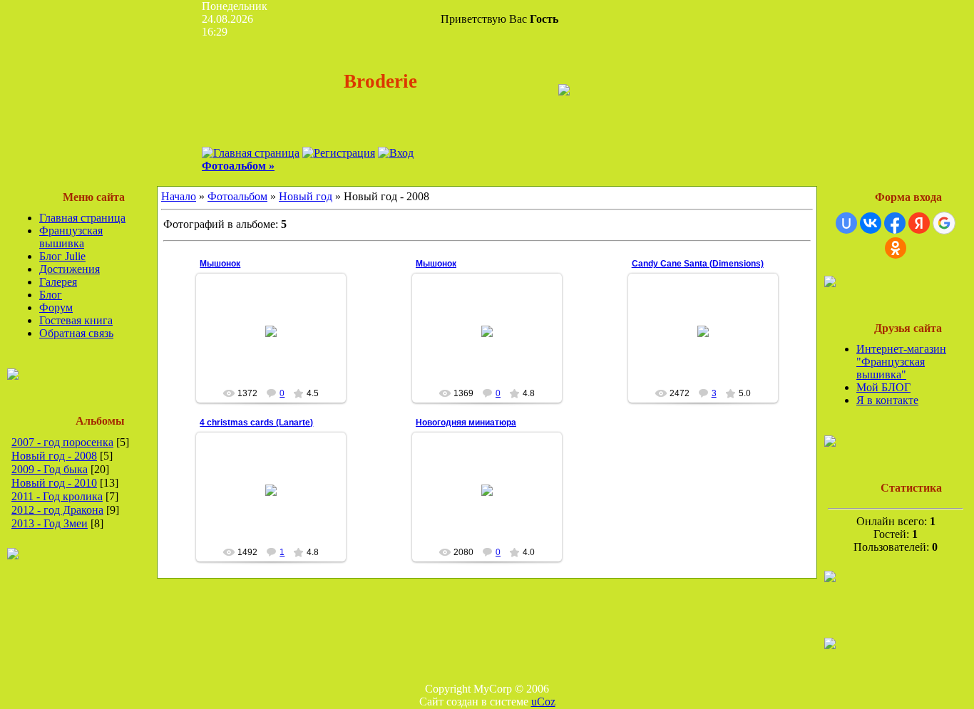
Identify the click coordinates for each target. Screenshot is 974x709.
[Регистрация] (338, 153)
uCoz (543, 701)
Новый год (305, 196)
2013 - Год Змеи (49, 523)
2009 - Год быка (49, 469)
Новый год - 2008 (54, 456)
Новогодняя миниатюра (466, 423)
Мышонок (220, 264)
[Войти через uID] (846, 223)
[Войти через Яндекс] (919, 223)
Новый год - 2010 (54, 483)
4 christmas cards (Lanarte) (256, 423)
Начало (178, 196)
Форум (56, 307)
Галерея (58, 282)
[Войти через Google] (944, 223)
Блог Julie (62, 256)
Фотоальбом (237, 196)
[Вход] (396, 153)
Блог (50, 295)
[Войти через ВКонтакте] (870, 223)
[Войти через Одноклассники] (895, 248)
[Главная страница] (250, 153)
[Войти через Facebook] (895, 223)
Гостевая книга (76, 320)
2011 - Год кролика (57, 496)
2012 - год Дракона (57, 510)
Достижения (69, 269)
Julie (277, 363)
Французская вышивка (71, 236)
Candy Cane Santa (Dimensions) (698, 264)
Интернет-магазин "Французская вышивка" (901, 362)
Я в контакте (887, 400)
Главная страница (82, 218)
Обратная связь (76, 333)
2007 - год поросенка (62, 442)
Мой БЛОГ (883, 387)
